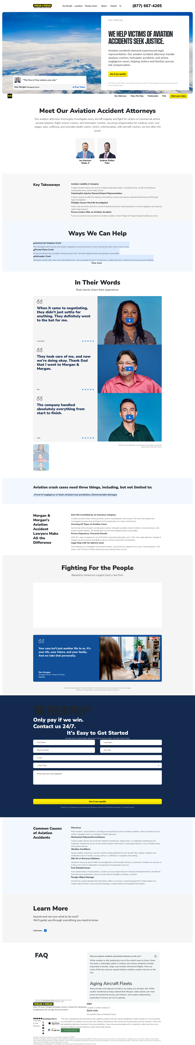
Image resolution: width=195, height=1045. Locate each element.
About (103, 6)
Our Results (67, 6)
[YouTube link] (43, 1028)
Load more (37, 930)
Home (110, 20)
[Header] (42, 6)
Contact (113, 6)
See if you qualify (118, 74)
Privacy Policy (72, 1044)
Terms (61, 795)
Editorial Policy (110, 1014)
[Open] (120, 6)
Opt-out (100, 1014)
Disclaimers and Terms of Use (86, 1044)
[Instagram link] (43, 1030)
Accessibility (92, 1014)
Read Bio (42, 677)
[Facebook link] (43, 1025)
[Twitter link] (43, 1022)
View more (96, 263)
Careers (98, 1007)
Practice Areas (91, 6)
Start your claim (178, 96)
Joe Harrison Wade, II (49, 1000)
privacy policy (80, 795)
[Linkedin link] (43, 1033)
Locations (79, 6)
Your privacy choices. (70, 1030)
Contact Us (105, 1007)
